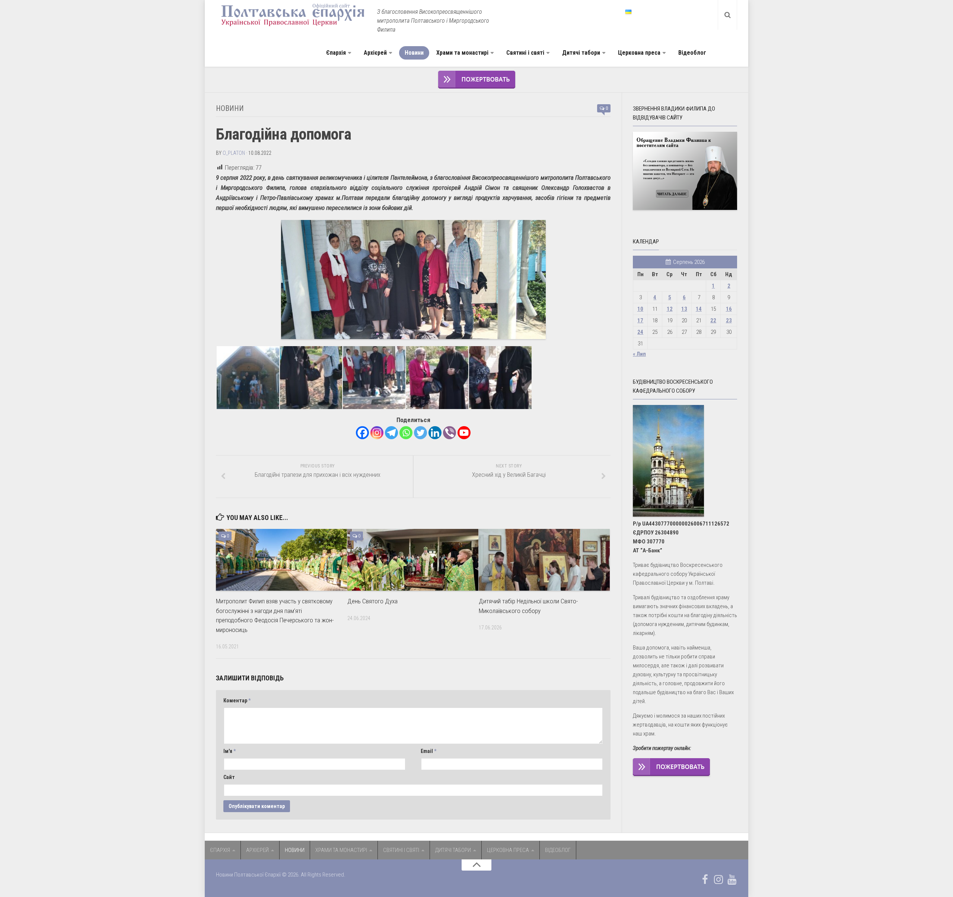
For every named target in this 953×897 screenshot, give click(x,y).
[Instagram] (376, 432)
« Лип (639, 354)
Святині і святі (525, 52)
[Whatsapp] (405, 432)
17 (640, 320)
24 (640, 332)
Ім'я (229, 751)
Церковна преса (639, 52)
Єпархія (336, 52)
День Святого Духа (372, 601)
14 (699, 309)
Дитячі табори (581, 52)
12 (670, 309)
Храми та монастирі (462, 52)
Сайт (229, 777)
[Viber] (449, 432)
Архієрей (375, 52)
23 (729, 320)
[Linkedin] (435, 432)
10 (640, 309)
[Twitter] (420, 432)
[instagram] (718, 879)
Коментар (237, 700)
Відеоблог (692, 52)
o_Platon (234, 153)
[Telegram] (391, 432)
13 (684, 309)
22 (713, 320)
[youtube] (732, 879)
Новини (414, 52)
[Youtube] (464, 432)
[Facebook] (362, 432)
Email (428, 751)
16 (729, 309)
